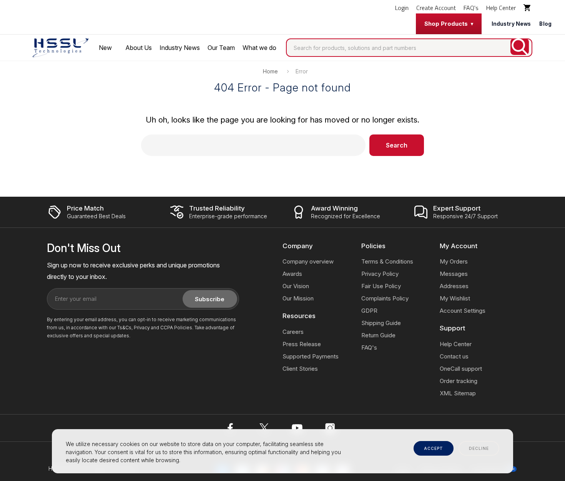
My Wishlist (455, 298)
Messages (454, 273)
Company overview (308, 261)
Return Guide (378, 335)
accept (433, 448)
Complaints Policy (385, 298)
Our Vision (295, 286)
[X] (264, 428)
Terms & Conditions (387, 261)
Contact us (454, 356)
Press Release (301, 344)
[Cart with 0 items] (527, 7)
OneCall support (461, 368)
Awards (292, 273)
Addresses (454, 286)
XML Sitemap (458, 393)
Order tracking (458, 381)
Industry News (511, 24)
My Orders (454, 261)
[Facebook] (231, 428)
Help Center (501, 7)
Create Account (436, 7)
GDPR (369, 310)
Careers (293, 331)
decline (479, 448)
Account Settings (462, 310)
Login (402, 7)
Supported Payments (310, 356)
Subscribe (209, 299)
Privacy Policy (380, 273)
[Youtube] (297, 428)
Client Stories (300, 368)
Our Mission (298, 298)
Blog (545, 24)
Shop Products (446, 23)
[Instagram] (330, 428)
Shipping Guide (381, 323)
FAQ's (471, 7)
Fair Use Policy (381, 286)
